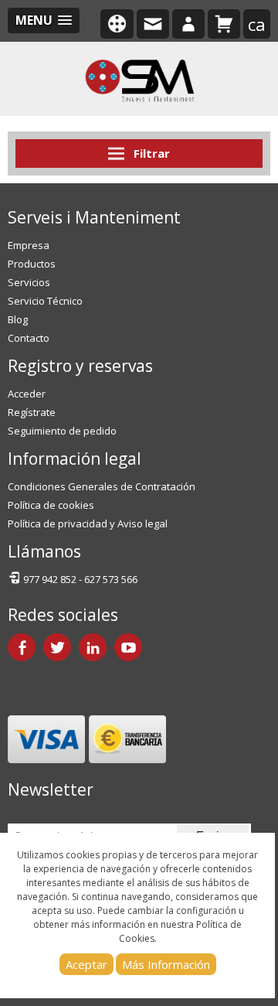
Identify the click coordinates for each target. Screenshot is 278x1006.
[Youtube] (128, 647)
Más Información (166, 964)
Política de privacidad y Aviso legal (88, 523)
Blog (18, 319)
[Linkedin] (93, 647)
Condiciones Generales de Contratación (101, 486)
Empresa (28, 245)
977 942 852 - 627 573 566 (80, 579)
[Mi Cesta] (224, 24)
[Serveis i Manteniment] (139, 78)
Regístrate (32, 412)
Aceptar (86, 964)
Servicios (29, 282)
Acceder (27, 394)
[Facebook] (22, 647)
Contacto (28, 338)
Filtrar (150, 153)
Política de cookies (51, 505)
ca (257, 24)
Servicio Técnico (45, 301)
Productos (32, 264)
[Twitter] (57, 647)
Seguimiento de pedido (62, 431)
